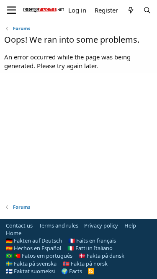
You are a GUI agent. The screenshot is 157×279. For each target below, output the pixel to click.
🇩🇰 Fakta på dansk (101, 255)
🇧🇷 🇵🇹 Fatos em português (39, 255)
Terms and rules (58, 225)
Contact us (19, 225)
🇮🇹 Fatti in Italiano (90, 248)
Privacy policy (101, 225)
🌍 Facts (71, 271)
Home (13, 233)
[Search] (147, 10)
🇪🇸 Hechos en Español (33, 248)
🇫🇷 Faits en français (92, 240)
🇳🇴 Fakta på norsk (85, 263)
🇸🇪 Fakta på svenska (31, 263)
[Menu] (11, 10)
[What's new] (130, 10)
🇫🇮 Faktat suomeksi (30, 271)
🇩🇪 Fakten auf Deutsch (34, 240)
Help (130, 225)
